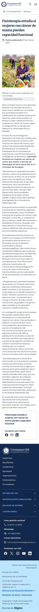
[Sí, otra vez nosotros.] (12, 608)
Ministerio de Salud (11, 595)
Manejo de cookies (10, 572)
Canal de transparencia (12, 581)
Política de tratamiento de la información (24, 566)
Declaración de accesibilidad (14, 576)
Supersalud (27, 595)
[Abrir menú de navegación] (35, 4)
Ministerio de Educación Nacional (17, 590)
